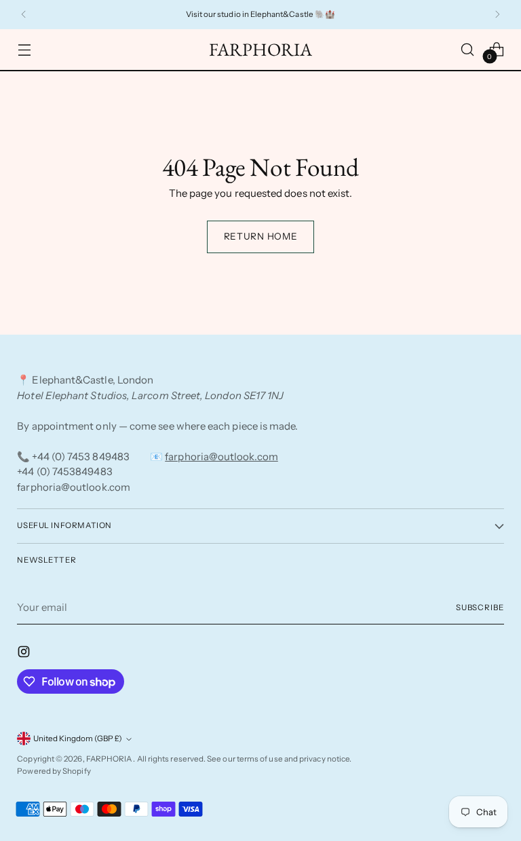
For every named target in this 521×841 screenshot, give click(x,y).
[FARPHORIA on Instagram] (25, 654)
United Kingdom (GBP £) (77, 738)
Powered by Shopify (53, 771)
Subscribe (480, 607)
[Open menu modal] (24, 49)
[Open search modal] (468, 49)
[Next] (497, 14)
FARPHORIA (110, 759)
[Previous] (24, 14)
